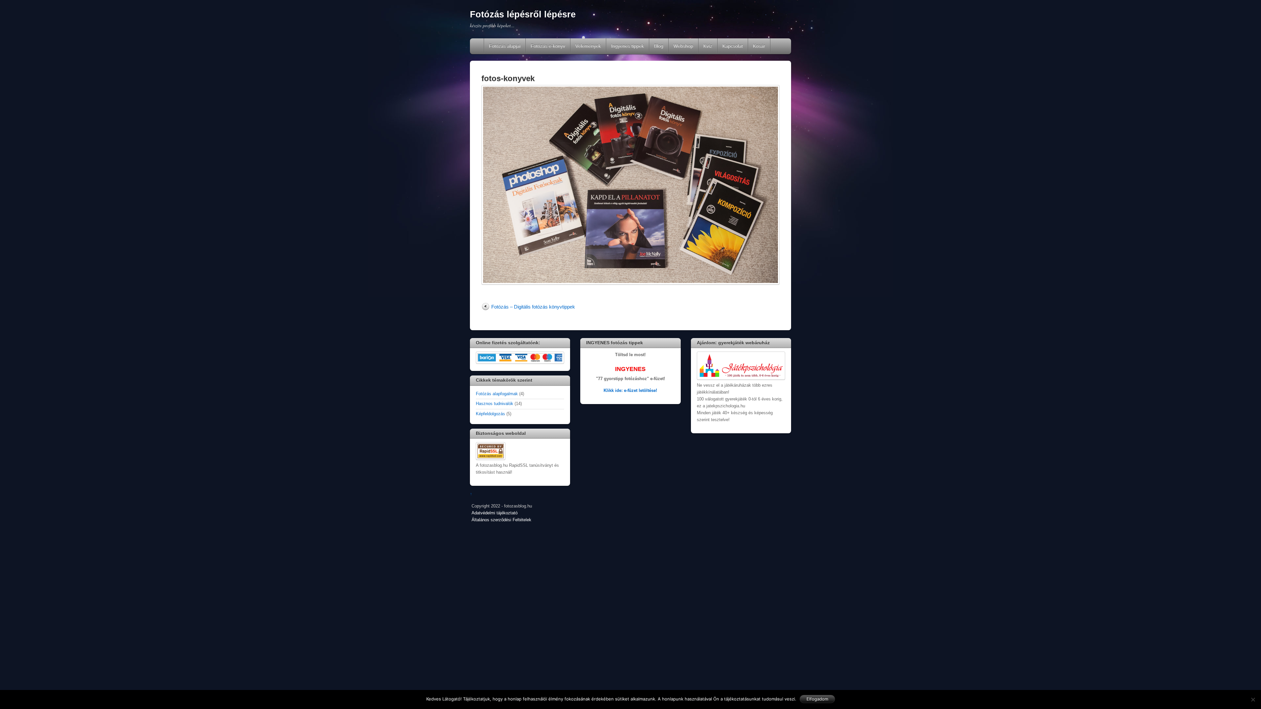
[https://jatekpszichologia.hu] (741, 378)
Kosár (759, 46)
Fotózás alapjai (504, 46)
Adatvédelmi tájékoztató (495, 513)
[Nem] (1253, 699)
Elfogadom (817, 698)
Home (477, 46)
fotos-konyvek (508, 78)
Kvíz (707, 46)
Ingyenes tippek (627, 46)
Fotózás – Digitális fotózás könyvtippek (533, 307)
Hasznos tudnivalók (494, 403)
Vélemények (588, 46)
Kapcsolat (732, 46)
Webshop (683, 46)
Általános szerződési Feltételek (501, 520)
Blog (658, 46)
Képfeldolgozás (490, 414)
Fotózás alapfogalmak (497, 394)
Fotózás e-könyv (548, 46)
